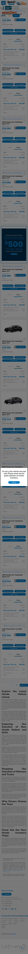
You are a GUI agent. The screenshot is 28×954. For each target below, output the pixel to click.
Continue (14, 482)
